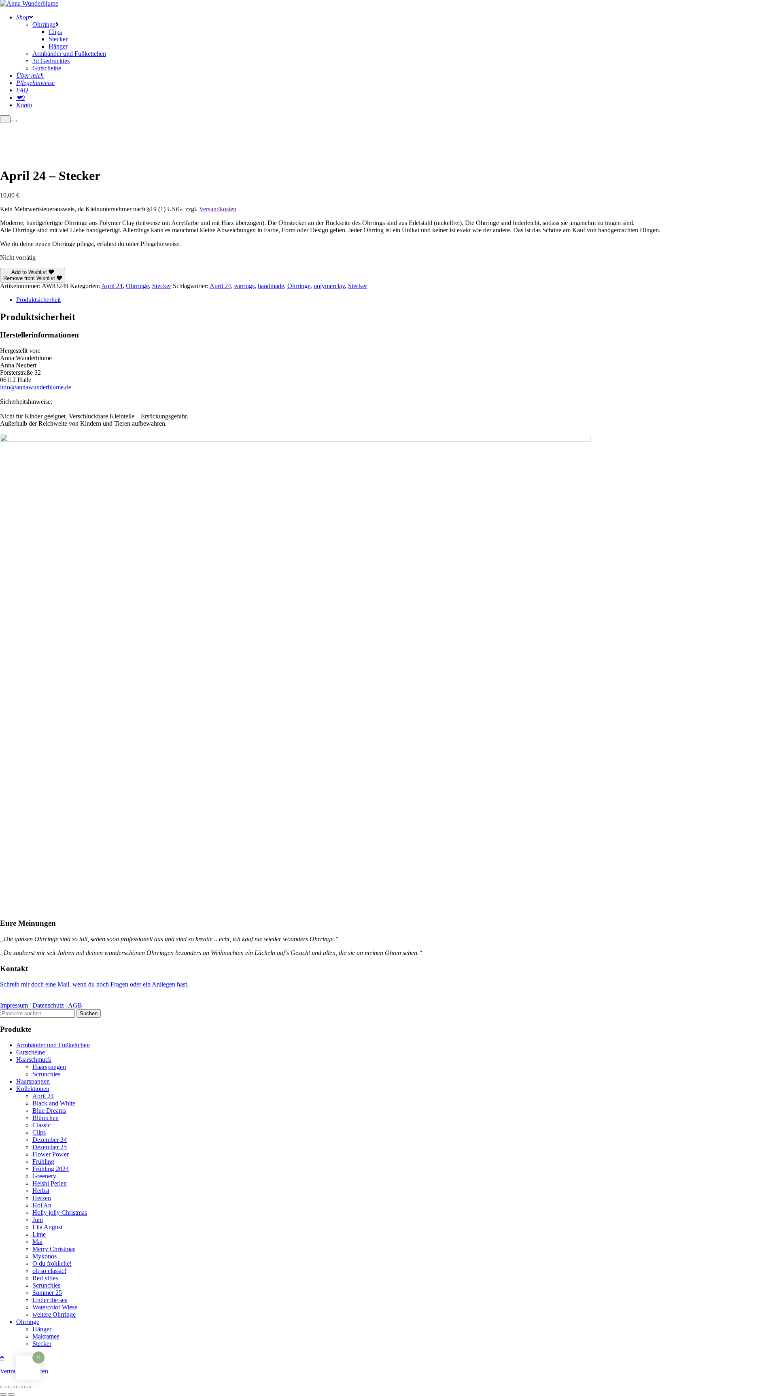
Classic (41, 1125)
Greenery (44, 1176)
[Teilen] (19, 1387)
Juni (37, 1219)
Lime (39, 1234)
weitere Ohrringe (54, 1314)
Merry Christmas (53, 1248)
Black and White (53, 1103)
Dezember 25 (49, 1147)
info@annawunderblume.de (35, 387)
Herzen (41, 1197)
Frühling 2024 (50, 1168)
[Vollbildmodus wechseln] (11, 1387)
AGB (75, 1005)
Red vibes (45, 1278)
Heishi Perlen (49, 1183)
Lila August (47, 1227)
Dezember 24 (49, 1139)
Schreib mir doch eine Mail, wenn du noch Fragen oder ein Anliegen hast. (94, 984)
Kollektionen (32, 1088)
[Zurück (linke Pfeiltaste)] (3, 1394)
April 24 (112, 285)
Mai (37, 1241)
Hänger (41, 1329)
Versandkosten (217, 209)
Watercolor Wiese (54, 1307)
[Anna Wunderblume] (29, 3)
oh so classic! (49, 1270)
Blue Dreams (49, 1110)
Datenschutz (49, 1005)
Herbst (40, 1190)
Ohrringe (137, 285)
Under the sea (50, 1299)
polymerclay (329, 285)
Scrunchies (46, 1074)
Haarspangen (49, 1066)
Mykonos (44, 1256)
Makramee (45, 1336)
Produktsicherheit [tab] (38, 299)
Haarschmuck (33, 1059)
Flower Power (50, 1154)
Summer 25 (47, 1292)
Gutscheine (30, 1052)
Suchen (89, 1013)
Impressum (15, 1005)
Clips (39, 1132)
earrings (244, 285)
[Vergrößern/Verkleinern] (3, 1387)
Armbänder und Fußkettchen (53, 1045)
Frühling (43, 1161)
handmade (271, 285)
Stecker (161, 285)
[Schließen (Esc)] (27, 1387)
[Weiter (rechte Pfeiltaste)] (11, 1394)
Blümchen (45, 1117)
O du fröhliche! (52, 1263)
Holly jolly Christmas (59, 1212)
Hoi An (41, 1205)
